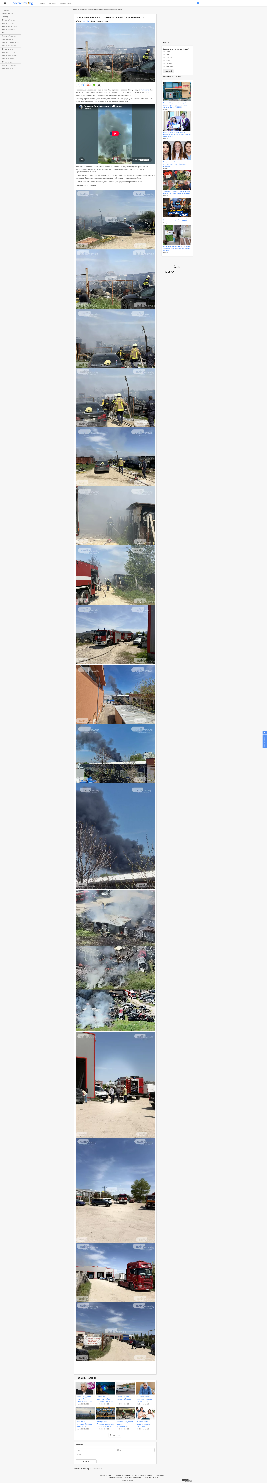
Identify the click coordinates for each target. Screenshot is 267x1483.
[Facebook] (78, 85)
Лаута (168, 51)
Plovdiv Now (85, 21)
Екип (135, 1475)
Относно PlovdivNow (106, 1475)
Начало (42, 3)
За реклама (127, 1475)
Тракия (168, 61)
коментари (79, 1444)
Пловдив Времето (177, 271)
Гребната (169, 58)
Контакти (118, 1475)
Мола (168, 54)
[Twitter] (83, 85)
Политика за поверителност (133, 1477)
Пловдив (83, 9)
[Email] (94, 85)
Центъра (169, 63)
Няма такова (170, 66)
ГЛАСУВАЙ (168, 71)
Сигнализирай (160, 1475)
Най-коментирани (65, 3)
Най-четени (52, 3)
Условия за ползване (146, 1475)
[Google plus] (88, 85)
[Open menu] (5, 3)
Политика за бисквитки (151, 1477)
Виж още (115, 1435)
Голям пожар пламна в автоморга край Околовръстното (104, 9)
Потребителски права (115, 1477)
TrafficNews (144, 90)
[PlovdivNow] (188, 1480)
